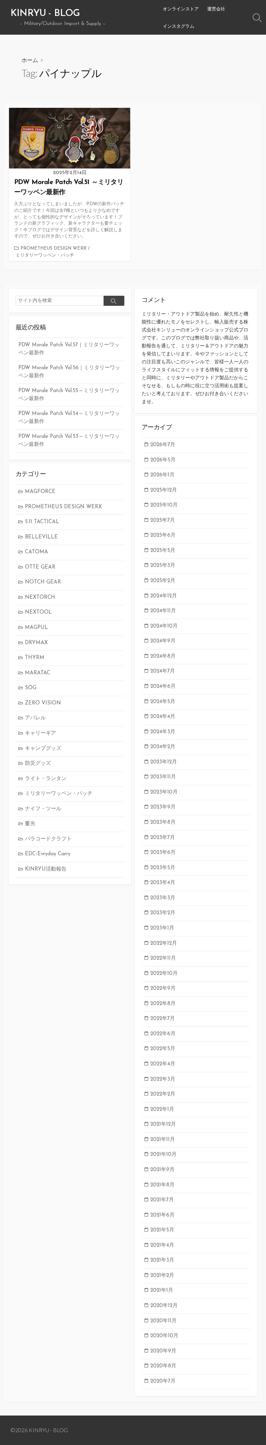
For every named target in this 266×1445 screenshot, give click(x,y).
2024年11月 (163, 611)
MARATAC (37, 673)
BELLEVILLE (41, 537)
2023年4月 (162, 882)
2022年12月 (163, 943)
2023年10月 (164, 792)
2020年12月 (164, 1305)
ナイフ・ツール (43, 809)
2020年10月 (164, 1336)
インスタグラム (178, 26)
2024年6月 (163, 686)
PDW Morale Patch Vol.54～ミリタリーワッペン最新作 (69, 417)
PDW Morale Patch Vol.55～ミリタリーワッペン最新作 (69, 394)
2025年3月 (162, 565)
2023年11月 (163, 777)
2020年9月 (163, 1351)
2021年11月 (162, 1139)
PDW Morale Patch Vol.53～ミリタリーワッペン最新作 (69, 440)
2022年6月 (163, 1034)
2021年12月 (163, 1124)
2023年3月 (162, 898)
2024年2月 (162, 747)
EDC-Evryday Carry (47, 854)
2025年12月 (163, 490)
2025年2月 (162, 580)
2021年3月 (162, 1260)
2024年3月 (162, 732)
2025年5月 (162, 550)
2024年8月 (163, 656)
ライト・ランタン (45, 778)
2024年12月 (163, 596)
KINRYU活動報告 (45, 869)
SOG (30, 688)
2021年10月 (163, 1154)
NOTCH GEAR (43, 582)
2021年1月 (161, 1290)
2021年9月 (162, 1170)
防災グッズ (38, 763)
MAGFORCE (40, 491)
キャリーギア (40, 733)
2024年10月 (164, 626)
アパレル (35, 718)
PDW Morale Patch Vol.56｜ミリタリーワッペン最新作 (69, 372)
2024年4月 (162, 716)
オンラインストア (181, 8)
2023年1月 (162, 928)
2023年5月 (162, 868)
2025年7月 (162, 520)
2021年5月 (162, 1230)
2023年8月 (163, 822)
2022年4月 (162, 1064)
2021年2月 (162, 1275)
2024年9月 (163, 641)
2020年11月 (163, 1321)
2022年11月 (163, 958)
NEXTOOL (38, 612)
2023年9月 (163, 807)
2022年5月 (162, 1049)
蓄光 (30, 824)
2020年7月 (163, 1381)
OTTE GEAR (40, 567)
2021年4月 (162, 1245)
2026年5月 (163, 460)
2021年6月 (162, 1215)
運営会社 (216, 8)
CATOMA (36, 552)
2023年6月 (163, 852)
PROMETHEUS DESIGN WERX (53, 248)
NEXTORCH (40, 597)
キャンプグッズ (43, 748)
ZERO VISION (43, 703)
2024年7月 (162, 671)
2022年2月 (162, 1094)
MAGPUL (36, 627)
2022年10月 (164, 973)
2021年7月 (162, 1200)
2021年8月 (162, 1185)
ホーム (29, 60)
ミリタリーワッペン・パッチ (45, 255)
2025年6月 (163, 535)
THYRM (34, 657)
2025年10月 (164, 505)
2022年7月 (162, 1018)
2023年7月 (162, 837)
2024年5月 (162, 701)
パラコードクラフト (48, 839)
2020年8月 (163, 1366)
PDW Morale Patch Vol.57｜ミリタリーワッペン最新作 (68, 349)
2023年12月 (163, 762)
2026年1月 (162, 475)
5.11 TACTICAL (42, 522)
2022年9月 (163, 988)
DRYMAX (36, 643)
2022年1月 (162, 1109)
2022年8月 (163, 1003)
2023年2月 (162, 913)
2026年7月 (162, 445)
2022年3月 (162, 1079)
